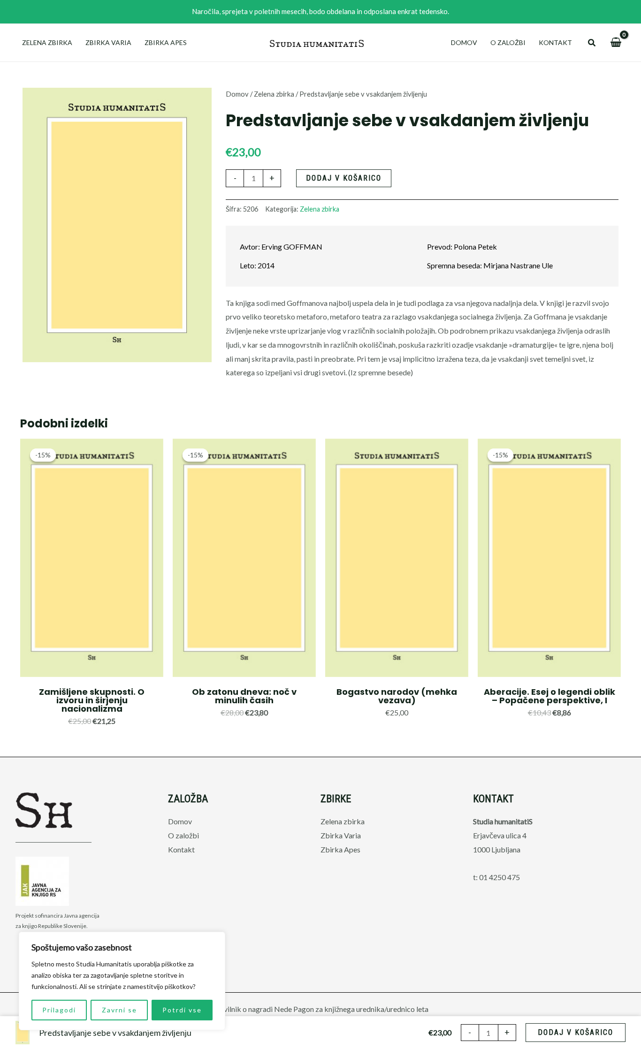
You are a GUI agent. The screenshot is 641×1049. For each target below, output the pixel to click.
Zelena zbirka (47, 42)
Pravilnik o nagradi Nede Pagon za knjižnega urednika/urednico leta (320, 1008)
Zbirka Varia (108, 42)
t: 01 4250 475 (496, 877)
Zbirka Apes (166, 42)
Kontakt (555, 42)
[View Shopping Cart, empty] (616, 42)
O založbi (508, 42)
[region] (122, 981)
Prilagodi (59, 1010)
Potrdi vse (182, 1010)
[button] (592, 43)
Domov (464, 42)
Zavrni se (119, 1010)
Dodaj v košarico (344, 178)
